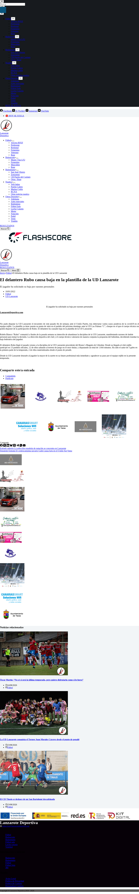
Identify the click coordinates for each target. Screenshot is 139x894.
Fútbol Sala (16, 206)
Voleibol (9, 847)
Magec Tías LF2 (18, 160)
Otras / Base (16, 179)
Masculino (15, 165)
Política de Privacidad (14, 881)
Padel (13, 216)
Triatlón (14, 221)
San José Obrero (18, 172)
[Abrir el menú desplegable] (17, 158)
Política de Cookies (13, 883)
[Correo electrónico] (24, 446)
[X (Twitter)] (5, 446)
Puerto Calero (17, 187)
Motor (13, 211)
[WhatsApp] (21, 446)
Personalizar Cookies (14, 886)
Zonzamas (15, 174)
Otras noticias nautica (20, 194)
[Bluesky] (11, 446)
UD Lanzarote (11, 296)
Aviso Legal (10, 878)
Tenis (13, 218)
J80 (6, 868)
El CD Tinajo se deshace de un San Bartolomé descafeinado (27, 799)
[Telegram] (18, 446)
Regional (15, 147)
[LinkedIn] (8, 446)
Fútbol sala (10, 842)
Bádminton (15, 204)
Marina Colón (17, 189)
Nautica (8, 182)
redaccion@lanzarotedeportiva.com (15, 826)
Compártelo (10, 376)
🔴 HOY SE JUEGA (14, 116)
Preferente (15, 145)
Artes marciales (17, 201)
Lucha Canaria (17, 209)
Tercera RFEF (17, 143)
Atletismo (15, 199)
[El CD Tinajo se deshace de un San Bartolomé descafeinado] (34, 794)
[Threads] (14, 446)
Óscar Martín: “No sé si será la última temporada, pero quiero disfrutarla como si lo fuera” (41, 680)
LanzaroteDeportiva (4, 134)
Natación (15, 214)
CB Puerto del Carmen (20, 177)
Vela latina (15, 184)
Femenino (15, 150)
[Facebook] (1, 446)
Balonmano (10, 169)
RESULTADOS (7, 226)
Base (13, 155)
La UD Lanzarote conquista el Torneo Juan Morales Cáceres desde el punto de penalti (39, 739)
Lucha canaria (11, 844)
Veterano (14, 152)
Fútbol (8, 140)
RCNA (14, 192)
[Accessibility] (3, 10)
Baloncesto (10, 157)
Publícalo (9, 378)
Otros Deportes (11, 196)
